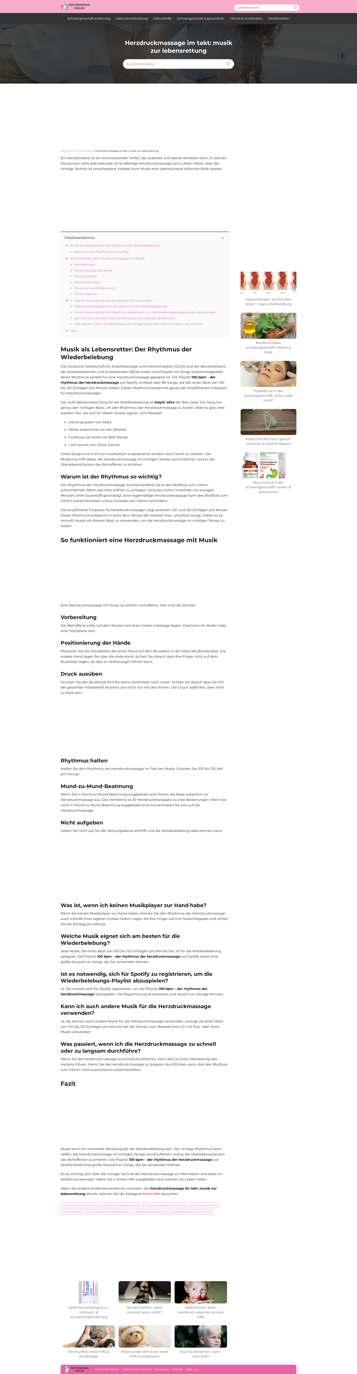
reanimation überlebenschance (108, 1211)
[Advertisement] (178, 119)
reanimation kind (73, 1211)
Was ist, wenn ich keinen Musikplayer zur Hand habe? (114, 300)
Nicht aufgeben (85, 294)
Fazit (73, 330)
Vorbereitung (84, 264)
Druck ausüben (85, 276)
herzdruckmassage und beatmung (167, 1205)
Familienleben (279, 18)
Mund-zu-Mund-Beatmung (94, 288)
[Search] (295, 7)
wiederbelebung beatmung (150, 1211)
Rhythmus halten (87, 282)
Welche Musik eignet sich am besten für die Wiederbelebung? (121, 306)
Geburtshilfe (162, 18)
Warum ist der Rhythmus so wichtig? (102, 252)
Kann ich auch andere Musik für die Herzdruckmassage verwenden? (125, 318)
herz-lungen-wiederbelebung (81, 1205)
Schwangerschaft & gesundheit (200, 18)
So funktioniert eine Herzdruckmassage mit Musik (107, 258)
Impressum (162, 1369)
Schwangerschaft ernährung (88, 18)
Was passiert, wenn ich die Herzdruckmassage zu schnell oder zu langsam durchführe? (138, 324)
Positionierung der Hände (93, 270)
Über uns (192, 1369)
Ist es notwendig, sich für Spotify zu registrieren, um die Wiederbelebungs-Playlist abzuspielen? (145, 312)
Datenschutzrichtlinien (137, 1369)
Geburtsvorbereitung (132, 18)
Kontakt (178, 1369)
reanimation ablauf (205, 1205)
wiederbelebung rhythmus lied (192, 1211)
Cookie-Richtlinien (107, 1369)
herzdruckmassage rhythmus (122, 1205)
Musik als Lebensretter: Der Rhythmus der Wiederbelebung (114, 245)
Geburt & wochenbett (246, 18)
